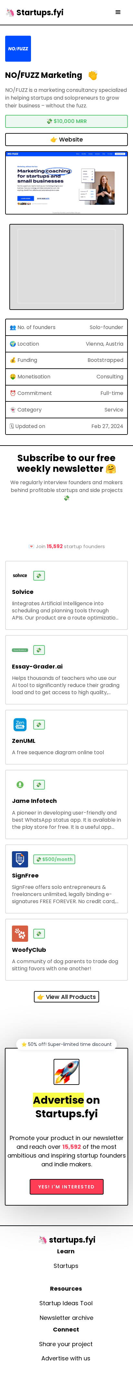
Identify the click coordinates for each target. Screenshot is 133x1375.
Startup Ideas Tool (66, 1303)
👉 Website (66, 139)
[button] (118, 12)
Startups (66, 1266)
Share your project (66, 1344)
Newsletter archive (66, 1318)
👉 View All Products (66, 997)
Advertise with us (65, 1358)
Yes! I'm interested (66, 1187)
